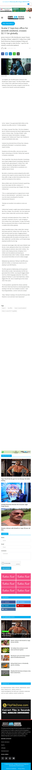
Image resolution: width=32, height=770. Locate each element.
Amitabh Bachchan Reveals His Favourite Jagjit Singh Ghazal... (14, 505)
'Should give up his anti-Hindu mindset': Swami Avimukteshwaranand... (20, 656)
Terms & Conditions (11, 768)
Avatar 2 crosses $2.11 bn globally (9, 311)
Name (2, 537)
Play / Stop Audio (7, 23)
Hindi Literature (5, 742)
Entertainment (5, 751)
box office (10, 308)
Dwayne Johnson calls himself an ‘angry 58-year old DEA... (15, 529)
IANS (5, 48)
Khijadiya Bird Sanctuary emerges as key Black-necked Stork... (21, 671)
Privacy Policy (21, 768)
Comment (3, 550)
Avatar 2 (4, 308)
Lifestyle (3, 748)
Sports (3, 745)
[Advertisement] (16, 106)
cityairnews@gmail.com (7, 691)
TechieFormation (20, 765)
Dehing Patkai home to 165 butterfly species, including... (19, 664)
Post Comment (6, 568)
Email (2, 544)
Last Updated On (16, 1)
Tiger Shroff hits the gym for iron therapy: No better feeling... (15, 479)
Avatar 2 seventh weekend (20, 308)
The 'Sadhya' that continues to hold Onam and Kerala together (19, 649)
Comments (5, 534)
